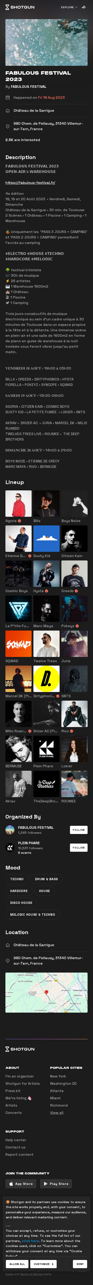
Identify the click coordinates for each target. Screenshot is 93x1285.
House (44, 891)
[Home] (19, 7)
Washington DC (63, 1083)
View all (56, 1112)
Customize (42, 1264)
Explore (67, 7)
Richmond (59, 1105)
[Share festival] (83, 7)
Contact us (15, 1147)
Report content (19, 1154)
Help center (15, 1140)
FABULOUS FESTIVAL (28, 86)
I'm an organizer (19, 1076)
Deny (80, 1264)
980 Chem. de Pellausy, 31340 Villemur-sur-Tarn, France (48, 961)
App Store (24, 1184)
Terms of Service (31, 1274)
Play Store (59, 1184)
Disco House (21, 903)
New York (58, 1076)
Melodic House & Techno (32, 914)
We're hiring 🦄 (18, 1098)
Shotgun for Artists (22, 1083)
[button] (79, 830)
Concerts (13, 1112)
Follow (79, 830)
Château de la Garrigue (34, 945)
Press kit (13, 1090)
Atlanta (57, 1090)
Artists (11, 1105)
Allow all (17, 1264)
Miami (55, 1098)
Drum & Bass (46, 879)
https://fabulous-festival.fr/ (30, 182)
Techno (17, 879)
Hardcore (19, 891)
